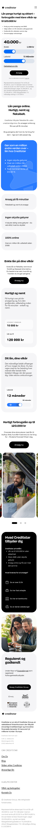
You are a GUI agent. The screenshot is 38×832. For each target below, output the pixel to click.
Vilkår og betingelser (10, 788)
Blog (3, 761)
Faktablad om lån (11, 66)
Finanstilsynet (22, 671)
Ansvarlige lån (7, 770)
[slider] (14, 51)
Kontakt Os (6, 792)
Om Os (4, 756)
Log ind (27, 78)
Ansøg (19, 72)
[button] (14, 523)
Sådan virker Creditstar (11, 765)
